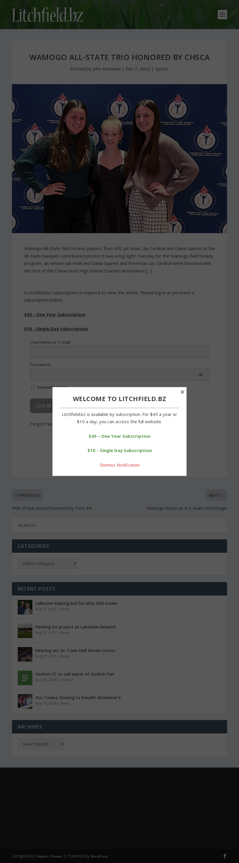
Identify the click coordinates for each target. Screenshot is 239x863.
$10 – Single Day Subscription (119, 450)
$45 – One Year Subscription (119, 436)
